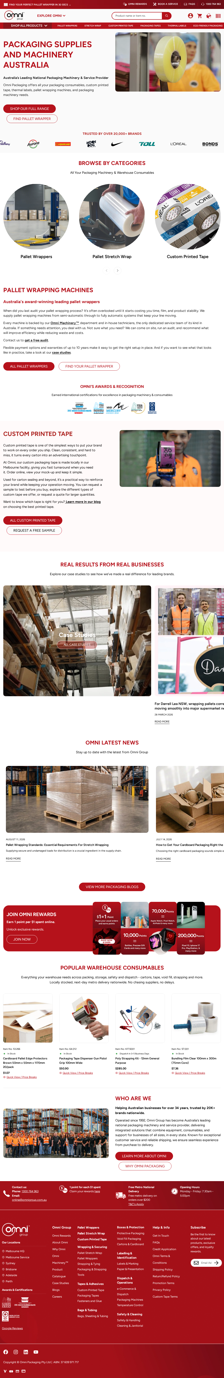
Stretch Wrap (92, 25)
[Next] (117, 270)
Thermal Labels (177, 25)
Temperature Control (130, 1305)
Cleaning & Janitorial (130, 1325)
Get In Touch (161, 1235)
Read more (13, 858)
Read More (162, 721)
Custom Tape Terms (165, 1296)
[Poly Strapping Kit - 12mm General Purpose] (140, 1018)
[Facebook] (5, 1352)
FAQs (192, 4)
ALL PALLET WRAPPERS (29, 366)
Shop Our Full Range (29, 109)
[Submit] (167, 15)
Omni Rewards (137, 4)
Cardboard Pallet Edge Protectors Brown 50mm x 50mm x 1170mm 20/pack (25, 1063)
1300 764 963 (213, 4)
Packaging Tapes (150, 25)
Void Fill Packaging (129, 1238)
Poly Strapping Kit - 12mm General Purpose (137, 1060)
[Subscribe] (216, 1263)
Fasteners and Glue (89, 1301)
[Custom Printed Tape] (188, 217)
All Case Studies (77, 645)
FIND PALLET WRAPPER (32, 119)
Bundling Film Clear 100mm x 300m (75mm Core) (194, 1060)
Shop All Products (26, 26)
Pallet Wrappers (67, 25)
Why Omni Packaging (145, 1166)
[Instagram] (15, 1352)
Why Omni (58, 1249)
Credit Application (164, 1249)
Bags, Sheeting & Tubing (92, 1316)
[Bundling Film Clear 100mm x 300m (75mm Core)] (196, 1018)
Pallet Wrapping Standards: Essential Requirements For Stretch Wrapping (57, 845)
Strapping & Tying (88, 1263)
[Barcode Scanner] (217, 16)
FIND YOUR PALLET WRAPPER (89, 366)
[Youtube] (35, 1352)
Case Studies (60, 1283)
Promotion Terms (163, 1283)
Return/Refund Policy (166, 1276)
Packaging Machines (130, 1299)
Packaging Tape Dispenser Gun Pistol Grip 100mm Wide (83, 1060)
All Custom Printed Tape (33, 520)
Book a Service (168, 4)
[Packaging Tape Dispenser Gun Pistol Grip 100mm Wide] (84, 1018)
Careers (57, 1296)
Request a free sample (34, 530)
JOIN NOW (22, 939)
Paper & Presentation (130, 1269)
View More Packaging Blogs (112, 887)
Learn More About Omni (144, 1156)
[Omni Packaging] (16, 15)
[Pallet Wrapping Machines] (36, 217)
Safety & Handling (128, 1320)
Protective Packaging (130, 1233)
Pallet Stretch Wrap (112, 256)
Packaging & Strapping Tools (92, 1272)
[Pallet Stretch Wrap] (112, 217)
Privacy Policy (162, 1289)
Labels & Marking (127, 1263)
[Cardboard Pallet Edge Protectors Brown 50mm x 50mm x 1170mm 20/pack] (28, 1018)
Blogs (56, 1289)
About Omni (60, 1242)
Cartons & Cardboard (130, 1244)
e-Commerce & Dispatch (126, 1291)
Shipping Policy (163, 1269)
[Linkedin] (25, 1352)
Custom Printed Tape (120, 25)
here (97, 1191)
